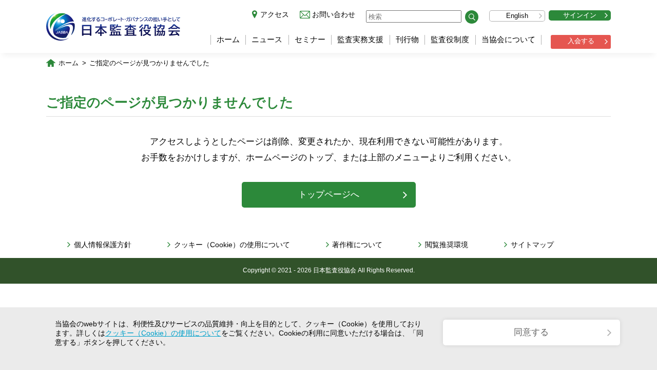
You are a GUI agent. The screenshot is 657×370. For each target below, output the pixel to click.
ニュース (267, 39)
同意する (531, 332)
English (517, 16)
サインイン (579, 15)
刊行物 (407, 39)
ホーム (228, 39)
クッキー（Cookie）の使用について (232, 244)
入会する (581, 41)
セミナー (310, 39)
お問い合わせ (333, 14)
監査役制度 (450, 39)
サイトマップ (532, 244)
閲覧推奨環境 (446, 244)
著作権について (357, 244)
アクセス (274, 14)
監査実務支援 (360, 39)
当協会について (508, 39)
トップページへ (328, 194)
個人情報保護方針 (102, 244)
